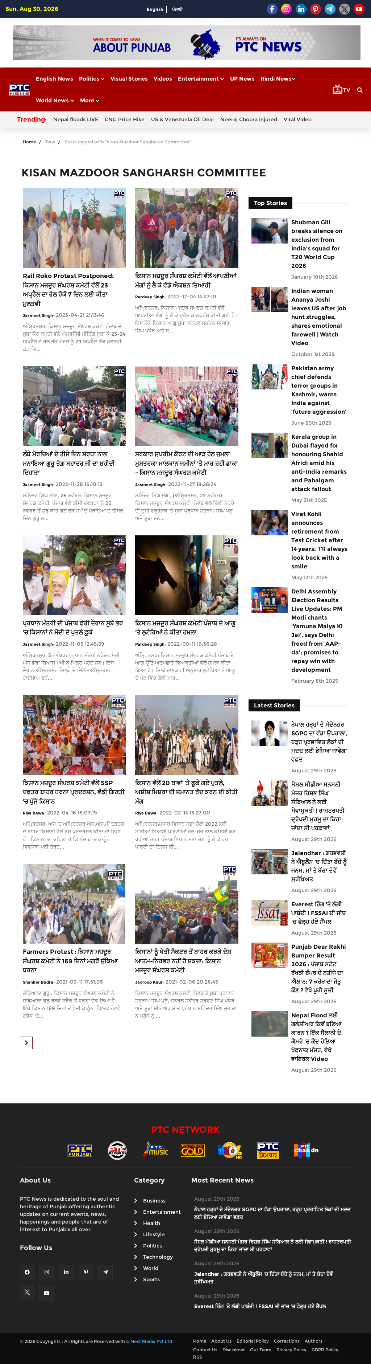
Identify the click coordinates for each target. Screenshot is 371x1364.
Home (29, 141)
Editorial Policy (253, 1341)
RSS (197, 1357)
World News (53, 100)
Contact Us (205, 1349)
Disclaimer (233, 1349)
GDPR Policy (325, 1349)
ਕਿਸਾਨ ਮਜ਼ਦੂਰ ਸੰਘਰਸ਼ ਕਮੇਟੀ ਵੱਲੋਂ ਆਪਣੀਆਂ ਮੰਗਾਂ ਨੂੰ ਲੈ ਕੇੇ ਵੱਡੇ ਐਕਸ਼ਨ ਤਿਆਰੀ (186, 280)
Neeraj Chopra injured (248, 119)
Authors (313, 1341)
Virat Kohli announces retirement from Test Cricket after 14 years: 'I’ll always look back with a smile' (319, 540)
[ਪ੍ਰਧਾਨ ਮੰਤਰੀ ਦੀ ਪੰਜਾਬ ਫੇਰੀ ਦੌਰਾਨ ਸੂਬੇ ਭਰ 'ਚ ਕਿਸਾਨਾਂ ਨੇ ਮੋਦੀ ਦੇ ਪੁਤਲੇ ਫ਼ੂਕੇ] (74, 574)
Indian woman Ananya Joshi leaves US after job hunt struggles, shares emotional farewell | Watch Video (318, 317)
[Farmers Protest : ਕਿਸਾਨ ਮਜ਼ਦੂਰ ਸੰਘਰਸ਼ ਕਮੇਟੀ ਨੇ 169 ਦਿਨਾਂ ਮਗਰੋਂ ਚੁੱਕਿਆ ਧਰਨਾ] (74, 903)
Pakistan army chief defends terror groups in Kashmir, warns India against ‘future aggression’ (318, 390)
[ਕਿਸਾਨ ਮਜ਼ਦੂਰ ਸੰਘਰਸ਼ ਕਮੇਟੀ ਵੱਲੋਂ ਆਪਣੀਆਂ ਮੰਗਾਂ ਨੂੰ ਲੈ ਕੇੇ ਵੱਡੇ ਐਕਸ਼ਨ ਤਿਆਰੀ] (186, 227)
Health (151, 1223)
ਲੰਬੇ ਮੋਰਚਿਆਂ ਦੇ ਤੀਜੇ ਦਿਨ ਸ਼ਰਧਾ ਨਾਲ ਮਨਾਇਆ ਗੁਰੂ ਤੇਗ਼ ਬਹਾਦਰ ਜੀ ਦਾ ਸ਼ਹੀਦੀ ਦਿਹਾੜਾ (69, 463)
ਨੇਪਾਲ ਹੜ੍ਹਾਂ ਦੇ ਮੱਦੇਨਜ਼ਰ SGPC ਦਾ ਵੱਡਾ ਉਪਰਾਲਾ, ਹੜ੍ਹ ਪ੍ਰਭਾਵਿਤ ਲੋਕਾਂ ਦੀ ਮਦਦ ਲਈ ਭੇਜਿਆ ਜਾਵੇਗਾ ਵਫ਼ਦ (319, 742)
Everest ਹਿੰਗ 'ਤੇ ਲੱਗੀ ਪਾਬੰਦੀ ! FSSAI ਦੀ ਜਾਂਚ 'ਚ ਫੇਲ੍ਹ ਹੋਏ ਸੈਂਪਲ (318, 913)
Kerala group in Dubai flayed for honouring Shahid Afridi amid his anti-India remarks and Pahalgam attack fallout (319, 463)
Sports (151, 1279)
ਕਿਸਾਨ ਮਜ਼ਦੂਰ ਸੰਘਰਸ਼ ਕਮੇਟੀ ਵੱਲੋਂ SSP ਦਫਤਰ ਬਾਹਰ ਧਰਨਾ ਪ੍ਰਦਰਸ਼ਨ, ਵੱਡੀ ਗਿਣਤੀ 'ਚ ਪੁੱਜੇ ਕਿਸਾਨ (74, 792)
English (155, 9)
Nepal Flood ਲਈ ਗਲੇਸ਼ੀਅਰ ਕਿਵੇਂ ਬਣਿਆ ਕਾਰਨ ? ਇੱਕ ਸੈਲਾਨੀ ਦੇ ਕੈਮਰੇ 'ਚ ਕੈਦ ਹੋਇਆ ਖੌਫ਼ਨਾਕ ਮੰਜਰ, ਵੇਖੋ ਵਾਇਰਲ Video (316, 1037)
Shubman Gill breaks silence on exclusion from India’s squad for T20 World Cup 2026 (316, 244)
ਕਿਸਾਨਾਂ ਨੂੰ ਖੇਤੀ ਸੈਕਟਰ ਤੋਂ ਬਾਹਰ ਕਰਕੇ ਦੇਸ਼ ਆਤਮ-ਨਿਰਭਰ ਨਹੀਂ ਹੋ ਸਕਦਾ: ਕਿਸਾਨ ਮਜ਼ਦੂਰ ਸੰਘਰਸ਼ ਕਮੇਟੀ (183, 961)
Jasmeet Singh (38, 315)
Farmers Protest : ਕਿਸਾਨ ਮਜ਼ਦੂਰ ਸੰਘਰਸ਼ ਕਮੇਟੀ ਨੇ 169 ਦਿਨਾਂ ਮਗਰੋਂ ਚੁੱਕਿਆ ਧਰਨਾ (70, 961)
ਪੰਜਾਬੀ (177, 9)
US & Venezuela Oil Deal (182, 119)
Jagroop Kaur (149, 982)
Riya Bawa (33, 813)
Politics (90, 78)
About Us (221, 1341)
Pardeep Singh (149, 296)
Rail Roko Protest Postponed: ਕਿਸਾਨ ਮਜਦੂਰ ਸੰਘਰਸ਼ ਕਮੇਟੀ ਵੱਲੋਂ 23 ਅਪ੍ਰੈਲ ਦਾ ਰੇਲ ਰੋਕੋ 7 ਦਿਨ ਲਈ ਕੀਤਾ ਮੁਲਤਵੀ (68, 289)
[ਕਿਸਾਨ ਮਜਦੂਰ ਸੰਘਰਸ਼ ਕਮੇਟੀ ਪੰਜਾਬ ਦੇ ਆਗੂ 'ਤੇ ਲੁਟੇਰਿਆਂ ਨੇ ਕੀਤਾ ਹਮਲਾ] (186, 574)
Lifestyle (154, 1234)
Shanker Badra (38, 982)
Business (154, 1200)
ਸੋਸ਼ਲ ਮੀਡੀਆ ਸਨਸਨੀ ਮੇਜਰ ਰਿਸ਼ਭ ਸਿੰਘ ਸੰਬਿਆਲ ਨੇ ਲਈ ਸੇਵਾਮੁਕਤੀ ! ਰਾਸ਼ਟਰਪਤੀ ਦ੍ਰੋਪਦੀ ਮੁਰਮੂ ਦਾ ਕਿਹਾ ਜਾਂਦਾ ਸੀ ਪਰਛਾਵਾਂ (318, 806)
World (150, 1268)
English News (54, 78)
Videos (163, 78)
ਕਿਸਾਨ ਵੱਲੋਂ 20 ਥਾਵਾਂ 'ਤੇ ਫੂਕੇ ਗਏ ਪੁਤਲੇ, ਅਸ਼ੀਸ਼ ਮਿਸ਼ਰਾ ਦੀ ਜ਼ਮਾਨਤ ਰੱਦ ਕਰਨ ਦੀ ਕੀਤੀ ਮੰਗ (186, 792)
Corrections (287, 1341)
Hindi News (276, 78)
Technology (158, 1257)
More (88, 100)
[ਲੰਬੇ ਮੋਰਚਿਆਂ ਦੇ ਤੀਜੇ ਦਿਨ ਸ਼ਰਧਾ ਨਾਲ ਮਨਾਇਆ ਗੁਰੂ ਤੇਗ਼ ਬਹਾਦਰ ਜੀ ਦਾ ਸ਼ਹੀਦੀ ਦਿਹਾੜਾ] (74, 405)
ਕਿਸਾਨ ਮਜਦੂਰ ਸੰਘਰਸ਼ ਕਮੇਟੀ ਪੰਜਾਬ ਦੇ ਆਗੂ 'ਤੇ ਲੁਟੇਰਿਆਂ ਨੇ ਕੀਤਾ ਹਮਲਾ (185, 628)
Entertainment (199, 78)
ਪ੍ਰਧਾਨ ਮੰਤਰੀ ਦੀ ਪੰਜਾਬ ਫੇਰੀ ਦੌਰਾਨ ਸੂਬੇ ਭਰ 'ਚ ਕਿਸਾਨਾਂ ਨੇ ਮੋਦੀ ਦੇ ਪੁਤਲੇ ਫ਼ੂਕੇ (73, 628)
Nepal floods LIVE (75, 119)
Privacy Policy (291, 1349)
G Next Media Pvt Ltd (149, 1341)
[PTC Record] (117, 1150)
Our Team (260, 1349)
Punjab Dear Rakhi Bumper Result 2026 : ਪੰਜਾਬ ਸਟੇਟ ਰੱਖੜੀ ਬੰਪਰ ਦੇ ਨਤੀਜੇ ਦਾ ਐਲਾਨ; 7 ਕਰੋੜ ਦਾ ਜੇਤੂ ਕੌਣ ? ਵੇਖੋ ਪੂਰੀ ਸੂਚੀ (318, 968)
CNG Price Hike (125, 119)
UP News (242, 78)
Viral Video (298, 119)
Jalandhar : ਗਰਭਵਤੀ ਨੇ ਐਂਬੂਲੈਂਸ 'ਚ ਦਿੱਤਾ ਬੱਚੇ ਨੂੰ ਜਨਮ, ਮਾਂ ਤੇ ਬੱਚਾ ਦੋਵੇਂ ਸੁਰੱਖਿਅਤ (319, 866)
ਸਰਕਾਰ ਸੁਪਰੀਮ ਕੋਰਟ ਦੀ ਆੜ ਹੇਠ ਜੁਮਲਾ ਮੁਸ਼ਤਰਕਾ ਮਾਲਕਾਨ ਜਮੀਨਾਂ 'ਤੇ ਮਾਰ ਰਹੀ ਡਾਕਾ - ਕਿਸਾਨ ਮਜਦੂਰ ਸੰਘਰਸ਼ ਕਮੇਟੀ (186, 463)
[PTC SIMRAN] (268, 1150)
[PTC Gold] (192, 1150)
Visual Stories (129, 78)
